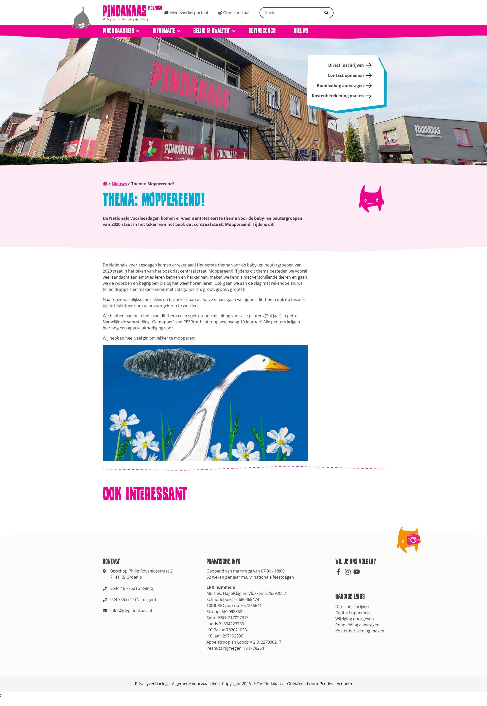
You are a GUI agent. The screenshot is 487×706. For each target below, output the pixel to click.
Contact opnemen (346, 75)
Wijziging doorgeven (354, 618)
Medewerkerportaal (188, 12)
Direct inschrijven (346, 65)
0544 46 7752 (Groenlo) (132, 588)
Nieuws (301, 30)
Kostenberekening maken (338, 95)
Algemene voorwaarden (195, 683)
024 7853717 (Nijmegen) (133, 599)
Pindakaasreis (118, 30)
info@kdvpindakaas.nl (131, 610)
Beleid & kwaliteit (211, 30)
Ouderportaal (235, 12)
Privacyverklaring (151, 683)
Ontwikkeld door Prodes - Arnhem (319, 683)
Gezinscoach (262, 30)
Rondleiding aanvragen (340, 85)
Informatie (163, 30)
